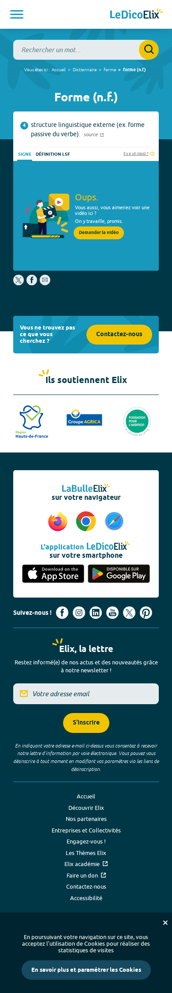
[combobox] (86, 50)
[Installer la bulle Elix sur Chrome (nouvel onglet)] (87, 522)
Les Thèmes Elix (86, 852)
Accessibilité (86, 897)
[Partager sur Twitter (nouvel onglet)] (19, 283)
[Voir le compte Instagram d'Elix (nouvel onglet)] (79, 612)
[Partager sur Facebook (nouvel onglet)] (31, 283)
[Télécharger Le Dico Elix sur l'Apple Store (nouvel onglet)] (53, 574)
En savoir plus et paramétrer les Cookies (86, 970)
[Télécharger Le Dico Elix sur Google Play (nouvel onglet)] (119, 574)
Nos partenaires (86, 818)
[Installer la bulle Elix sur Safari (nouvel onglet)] (114, 522)
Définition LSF (53, 154)
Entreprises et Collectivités (86, 830)
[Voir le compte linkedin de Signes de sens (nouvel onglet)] (96, 612)
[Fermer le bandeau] (165, 922)
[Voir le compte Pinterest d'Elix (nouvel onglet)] (146, 612)
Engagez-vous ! (86, 841)
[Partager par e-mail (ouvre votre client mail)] (45, 283)
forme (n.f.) (134, 70)
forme (110, 69)
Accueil (59, 69)
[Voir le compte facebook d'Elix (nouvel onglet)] (62, 612)
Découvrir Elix (86, 807)
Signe (24, 154)
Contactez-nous (119, 334)
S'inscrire (86, 723)
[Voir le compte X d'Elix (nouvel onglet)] (129, 612)
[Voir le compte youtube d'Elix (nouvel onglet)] (112, 612)
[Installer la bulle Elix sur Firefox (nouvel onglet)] (59, 522)
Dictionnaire (85, 69)
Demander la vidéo (99, 233)
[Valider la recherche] (149, 50)
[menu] (17, 14)
